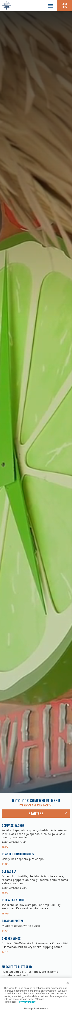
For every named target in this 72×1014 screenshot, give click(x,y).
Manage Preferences (36, 1008)
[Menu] (50, 5)
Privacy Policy (27, 1001)
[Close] (68, 983)
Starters (36, 813)
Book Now (64, 5)
